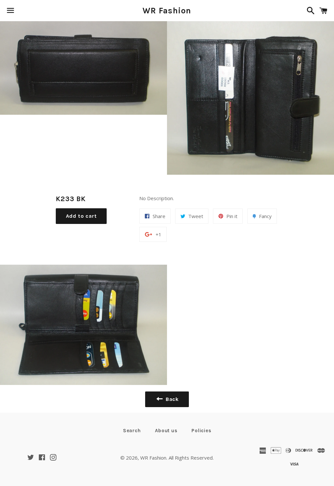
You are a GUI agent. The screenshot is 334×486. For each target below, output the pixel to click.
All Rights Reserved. (191, 457)
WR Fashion (167, 10)
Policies (201, 431)
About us (166, 431)
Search (132, 431)
